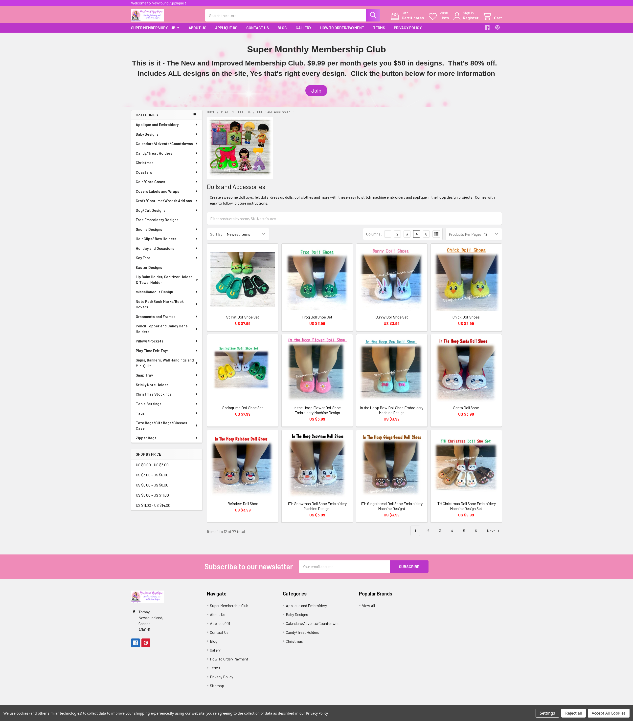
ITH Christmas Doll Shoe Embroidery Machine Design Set (466, 506)
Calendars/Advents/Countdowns (164, 143)
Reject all (573, 713)
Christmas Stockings (154, 394)
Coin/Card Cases (150, 181)
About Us (197, 27)
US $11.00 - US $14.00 (153, 505)
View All (368, 605)
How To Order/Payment (342, 27)
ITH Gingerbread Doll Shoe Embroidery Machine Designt (392, 506)
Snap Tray (144, 375)
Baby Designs (147, 134)
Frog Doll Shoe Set (317, 317)
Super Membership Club (153, 27)
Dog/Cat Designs (150, 210)
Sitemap (217, 685)
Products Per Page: (465, 234)
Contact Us (257, 27)
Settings (547, 713)
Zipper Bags (146, 438)
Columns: (374, 234)
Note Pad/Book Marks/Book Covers (160, 304)
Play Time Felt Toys (152, 350)
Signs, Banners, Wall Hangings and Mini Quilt (165, 363)
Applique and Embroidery (157, 124)
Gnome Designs (149, 229)
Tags (140, 413)
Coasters (144, 172)
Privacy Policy (408, 27)
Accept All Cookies (609, 713)
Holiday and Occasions (155, 248)
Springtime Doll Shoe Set (242, 407)
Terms (379, 27)
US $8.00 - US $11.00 (152, 495)
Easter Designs (149, 267)
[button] (316, 91)
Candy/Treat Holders (154, 153)
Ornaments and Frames (156, 316)
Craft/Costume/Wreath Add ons (164, 200)
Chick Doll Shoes (466, 317)
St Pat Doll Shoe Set (242, 317)
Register (470, 17)
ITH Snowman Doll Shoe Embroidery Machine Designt (317, 506)
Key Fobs (143, 257)
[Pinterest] (497, 27)
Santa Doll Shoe (466, 407)
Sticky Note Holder (152, 384)
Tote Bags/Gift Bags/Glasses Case (161, 426)
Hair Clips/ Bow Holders (156, 238)
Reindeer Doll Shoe (242, 503)
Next (491, 530)
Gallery (303, 27)
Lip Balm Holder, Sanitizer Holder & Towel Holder (164, 280)
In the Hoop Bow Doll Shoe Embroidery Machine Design (391, 410)
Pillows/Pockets (149, 341)
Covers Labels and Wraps (157, 191)
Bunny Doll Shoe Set (391, 317)
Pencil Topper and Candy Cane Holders (162, 329)
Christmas (145, 162)
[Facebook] (487, 27)
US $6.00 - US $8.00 (152, 485)
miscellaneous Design (154, 292)
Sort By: (217, 234)
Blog (282, 27)
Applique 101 (226, 27)
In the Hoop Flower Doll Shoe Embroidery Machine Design (317, 410)
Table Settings (148, 404)
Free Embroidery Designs (157, 219)
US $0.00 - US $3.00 (152, 464)
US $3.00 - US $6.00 (152, 474)
